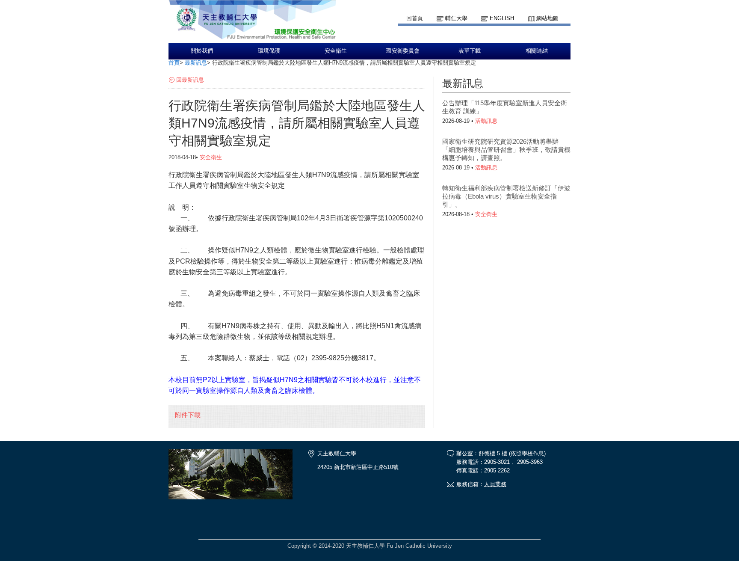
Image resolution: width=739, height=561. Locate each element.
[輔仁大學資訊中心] (252, 39)
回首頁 (414, 18)
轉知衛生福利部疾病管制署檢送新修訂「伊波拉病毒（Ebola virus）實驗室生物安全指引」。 (506, 196)
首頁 (174, 62)
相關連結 (537, 51)
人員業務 (495, 484)
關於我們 (202, 51)
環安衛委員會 (403, 51)
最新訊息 (196, 62)
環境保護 (269, 51)
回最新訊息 (190, 80)
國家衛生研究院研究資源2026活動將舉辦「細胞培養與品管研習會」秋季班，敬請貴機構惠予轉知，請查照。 (506, 149)
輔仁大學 (456, 18)
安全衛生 (336, 51)
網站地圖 (547, 18)
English (502, 18)
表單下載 (469, 51)
